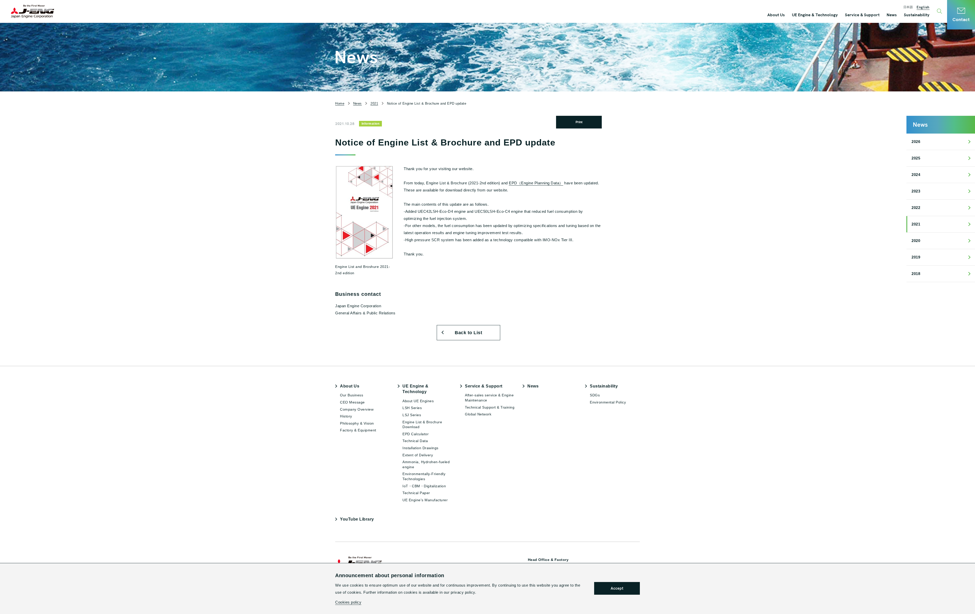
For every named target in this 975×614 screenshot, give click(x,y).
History (346, 416)
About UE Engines (418, 401)
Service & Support (483, 386)
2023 (916, 191)
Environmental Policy (608, 402)
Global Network (478, 414)
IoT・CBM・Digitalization (424, 486)
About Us (349, 386)
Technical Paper (416, 493)
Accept (617, 588)
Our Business (351, 395)
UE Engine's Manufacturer (425, 500)
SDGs (595, 395)
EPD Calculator (415, 434)
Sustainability (604, 386)
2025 (916, 158)
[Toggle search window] (940, 11)
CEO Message (352, 402)
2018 (916, 273)
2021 (916, 224)
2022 (916, 207)
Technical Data (415, 441)
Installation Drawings (420, 448)
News (533, 386)
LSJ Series (411, 415)
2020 (916, 240)
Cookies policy (348, 602)
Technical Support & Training (489, 407)
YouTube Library (357, 519)
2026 (916, 141)
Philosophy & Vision (357, 423)
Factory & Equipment (358, 430)
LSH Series (412, 408)
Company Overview (356, 409)
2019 (916, 257)
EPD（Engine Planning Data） (536, 183)
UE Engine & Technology (415, 389)
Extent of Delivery (417, 455)
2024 (916, 174)
